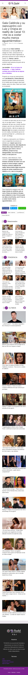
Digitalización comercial (7, 662)
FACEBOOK (6, 208)
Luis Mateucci (20, 212)
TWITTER (14, 208)
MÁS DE (4, 212)
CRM (3, 659)
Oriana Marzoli (5, 215)
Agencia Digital (5, 663)
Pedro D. (6, 43)
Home (9, 672)
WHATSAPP (22, 208)
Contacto (18, 672)
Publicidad (13, 672)
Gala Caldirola (11, 212)
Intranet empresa (6, 660)
